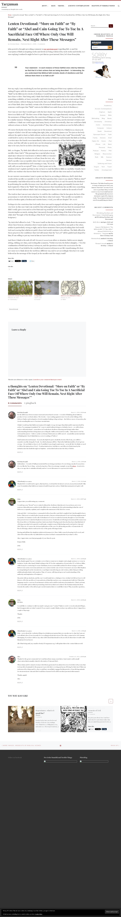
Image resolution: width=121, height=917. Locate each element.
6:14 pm (83, 481)
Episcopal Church (99, 134)
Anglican (102, 112)
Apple (110, 112)
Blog (103, 118)
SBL (102, 157)
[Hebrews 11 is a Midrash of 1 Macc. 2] (73, 288)
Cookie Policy (38, 914)
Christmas (108, 121)
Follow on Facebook (15, 757)
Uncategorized (107, 170)
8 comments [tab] (15, 403)
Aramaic (103, 115)
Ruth (96, 157)
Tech (103, 166)
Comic (98, 125)
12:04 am (83, 412)
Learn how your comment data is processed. (47, 379)
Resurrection (107, 154)
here (74, 466)
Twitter (96, 170)
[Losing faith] (46, 288)
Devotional (108, 131)
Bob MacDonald (22, 412)
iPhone (98, 144)
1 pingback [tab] (30, 403)
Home (10, 15)
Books (109, 118)
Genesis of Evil (94, 710)
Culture (109, 128)
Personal (102, 147)
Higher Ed (95, 141)
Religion (97, 154)
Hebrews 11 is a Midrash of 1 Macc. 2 (71, 295)
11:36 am (83, 600)
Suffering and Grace (105, 163)
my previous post (51, 49)
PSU (110, 150)
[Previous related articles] (106, 701)
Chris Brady (21, 481)
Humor (103, 141)
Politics (103, 150)
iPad (110, 141)
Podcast (96, 150)
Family (95, 138)
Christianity (98, 121)
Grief (110, 138)
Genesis (103, 138)
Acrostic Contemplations (103, 109)
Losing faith (37, 295)
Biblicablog (95, 118)
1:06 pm (83, 631)
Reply (20, 452)
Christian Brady (14, 44)
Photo (110, 147)
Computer (100, 128)
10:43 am (83, 656)
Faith (110, 134)
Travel (109, 166)
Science (109, 157)
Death (100, 131)
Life (104, 144)
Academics (108, 105)
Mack (110, 144)
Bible (110, 115)
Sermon (109, 160)
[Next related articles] (111, 701)
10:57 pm (83, 499)
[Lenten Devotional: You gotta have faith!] (20, 288)
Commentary (107, 125)
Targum (96, 166)
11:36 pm (83, 558)
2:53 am (83, 461)
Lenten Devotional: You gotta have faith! (20, 295)
